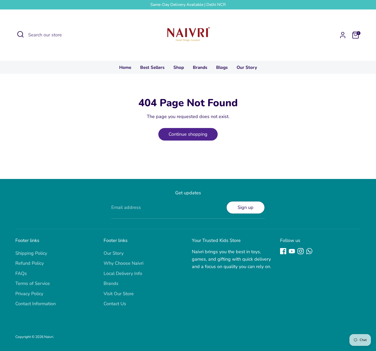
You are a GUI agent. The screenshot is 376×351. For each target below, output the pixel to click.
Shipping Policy (31, 253)
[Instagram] (300, 251)
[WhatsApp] (309, 251)
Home (125, 67)
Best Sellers (152, 67)
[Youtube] (292, 251)
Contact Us (115, 304)
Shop (178, 67)
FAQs (21, 273)
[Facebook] (283, 251)
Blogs (222, 67)
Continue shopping (188, 134)
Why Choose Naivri (123, 263)
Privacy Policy (29, 294)
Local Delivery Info (123, 273)
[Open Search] (20, 34)
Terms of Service (32, 283)
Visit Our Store (119, 294)
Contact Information (35, 304)
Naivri (48, 336)
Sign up (245, 207)
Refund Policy (29, 263)
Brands (200, 67)
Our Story (247, 67)
